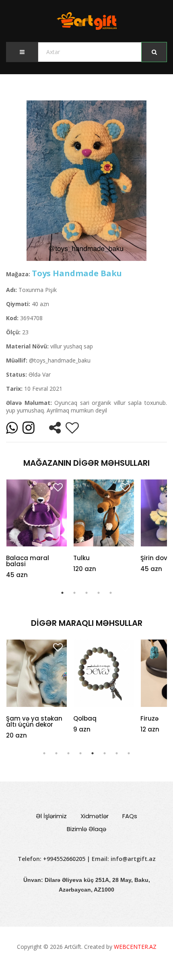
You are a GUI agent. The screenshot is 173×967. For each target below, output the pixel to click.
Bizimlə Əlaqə (86, 829)
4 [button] (99, 593)
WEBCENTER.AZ (135, 946)
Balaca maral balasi (27, 561)
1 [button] (62, 593)
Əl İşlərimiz (51, 816)
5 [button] (111, 593)
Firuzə (95, 718)
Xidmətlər (94, 816)
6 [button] (105, 753)
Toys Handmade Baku (77, 273)
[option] (86, 180)
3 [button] (86, 593)
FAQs (129, 816)
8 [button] (129, 753)
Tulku (81, 558)
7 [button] (117, 753)
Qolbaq (31, 718)
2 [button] (74, 593)
